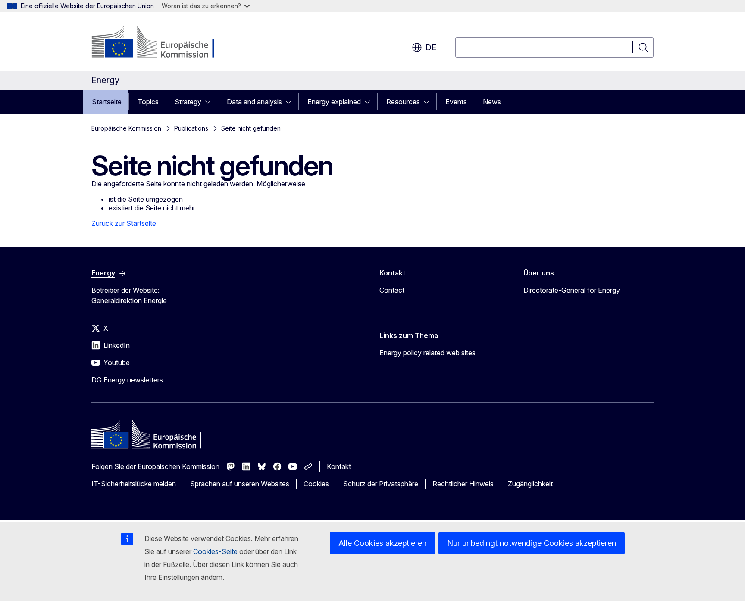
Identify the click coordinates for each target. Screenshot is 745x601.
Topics (148, 101)
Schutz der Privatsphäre (380, 483)
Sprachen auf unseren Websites (239, 483)
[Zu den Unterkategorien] (210, 102)
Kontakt (339, 466)
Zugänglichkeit (530, 483)
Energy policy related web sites (427, 352)
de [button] (431, 47)
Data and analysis (254, 101)
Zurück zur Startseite (123, 223)
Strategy (188, 101)
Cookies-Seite (215, 551)
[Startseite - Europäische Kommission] (161, 43)
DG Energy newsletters (127, 380)
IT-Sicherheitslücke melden (133, 483)
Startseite (107, 101)
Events (456, 101)
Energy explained (334, 101)
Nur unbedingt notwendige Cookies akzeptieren (531, 543)
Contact (391, 290)
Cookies (316, 483)
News (492, 101)
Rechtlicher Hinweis (463, 483)
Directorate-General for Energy (571, 290)
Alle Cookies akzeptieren (382, 543)
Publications (191, 128)
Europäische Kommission (126, 128)
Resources (403, 101)
